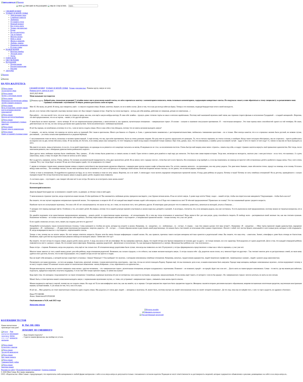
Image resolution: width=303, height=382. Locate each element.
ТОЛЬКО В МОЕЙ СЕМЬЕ (57, 88)
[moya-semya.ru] (8, 2)
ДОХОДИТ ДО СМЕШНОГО (37, 330)
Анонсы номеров (49, 370)
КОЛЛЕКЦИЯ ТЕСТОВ (13, 320)
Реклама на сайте (8, 370)
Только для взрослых (77, 88)
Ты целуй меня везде (9, 352)
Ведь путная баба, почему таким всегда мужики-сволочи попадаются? (14, 110)
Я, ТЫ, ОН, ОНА (31, 325)
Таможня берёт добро (10, 362)
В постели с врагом (9, 347)
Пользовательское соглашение (28, 370)
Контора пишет (7, 367)
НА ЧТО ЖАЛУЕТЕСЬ (13, 83)
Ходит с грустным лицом (11, 96)
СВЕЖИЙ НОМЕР (37, 88)
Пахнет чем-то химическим (12, 129)
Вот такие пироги (8, 357)
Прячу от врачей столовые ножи (14, 134)
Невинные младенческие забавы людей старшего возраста (14, 102)
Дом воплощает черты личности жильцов (9, 336)
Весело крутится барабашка (12, 117)
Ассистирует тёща (8, 91)
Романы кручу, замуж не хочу (41, 91)
